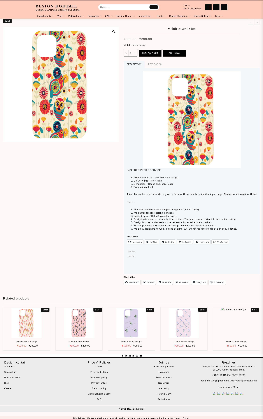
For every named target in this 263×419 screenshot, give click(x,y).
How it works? (12, 377)
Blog (6, 383)
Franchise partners (163, 366)
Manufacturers (164, 377)
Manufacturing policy (99, 394)
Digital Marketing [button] (178, 16)
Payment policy (99, 377)
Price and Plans (99, 372)
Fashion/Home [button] (124, 16)
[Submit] (153, 7)
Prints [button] (160, 16)
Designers (164, 383)
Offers (99, 366)
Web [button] (59, 16)
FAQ (99, 399)
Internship (163, 388)
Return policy (99, 388)
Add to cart (150, 53)
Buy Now (174, 53)
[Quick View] (26, 347)
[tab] (134, 64)
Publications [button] (74, 16)
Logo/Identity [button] (44, 16)
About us (9, 366)
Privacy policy (99, 383)
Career (8, 388)
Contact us (10, 372)
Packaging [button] (93, 16)
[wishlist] (32, 347)
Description (134, 64)
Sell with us (164, 399)
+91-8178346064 (192, 8)
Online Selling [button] (201, 16)
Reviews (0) (154, 64)
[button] (192, 119)
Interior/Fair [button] (144, 16)
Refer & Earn (164, 394)
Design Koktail (56, 6)
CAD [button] (107, 16)
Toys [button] (217, 16)
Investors (164, 372)
